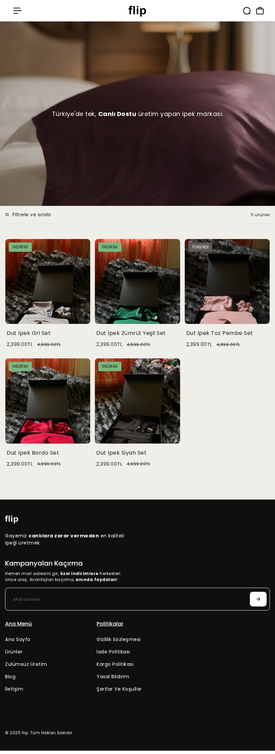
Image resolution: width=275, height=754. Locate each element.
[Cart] (260, 11)
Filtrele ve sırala (31, 214)
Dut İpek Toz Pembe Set (219, 333)
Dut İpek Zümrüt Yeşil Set (131, 333)
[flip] (137, 10)
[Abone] (258, 599)
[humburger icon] (17, 10)
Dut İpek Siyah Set (121, 453)
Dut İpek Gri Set (29, 333)
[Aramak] (247, 11)
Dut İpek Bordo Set (33, 453)
